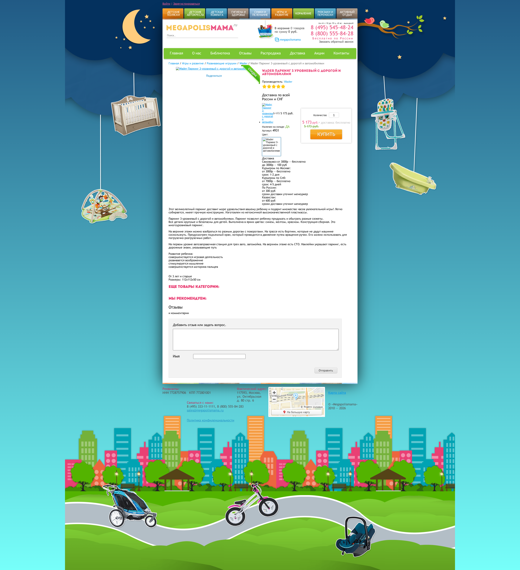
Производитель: (277, 81)
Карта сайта (337, 393)
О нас (196, 53)
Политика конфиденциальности (210, 420)
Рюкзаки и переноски (325, 13)
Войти (166, 3)
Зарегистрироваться (186, 3)
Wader (288, 81)
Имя (176, 356)
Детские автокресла (195, 13)
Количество (320, 115)
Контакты (341, 53)
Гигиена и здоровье (238, 13)
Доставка (297, 53)
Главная (176, 53)
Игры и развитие (281, 13)
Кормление (303, 13)
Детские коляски (173, 13)
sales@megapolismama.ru (205, 410)
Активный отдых (347, 13)
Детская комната (217, 13)
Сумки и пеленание (260, 13)
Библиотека (220, 53)
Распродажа (271, 53)
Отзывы (245, 53)
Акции (319, 53)
